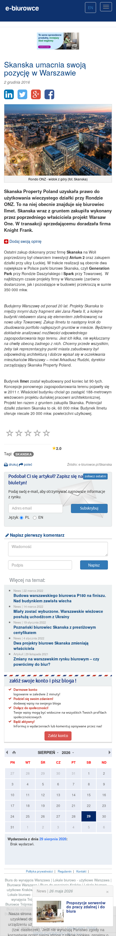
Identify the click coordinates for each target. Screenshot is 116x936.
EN (90, 7)
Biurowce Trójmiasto (21, 904)
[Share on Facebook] (49, 94)
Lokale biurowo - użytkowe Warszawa (82, 880)
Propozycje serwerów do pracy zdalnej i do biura (85, 907)
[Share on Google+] (36, 94)
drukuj (13, 464)
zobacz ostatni (95, 476)
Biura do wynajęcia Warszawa (28, 880)
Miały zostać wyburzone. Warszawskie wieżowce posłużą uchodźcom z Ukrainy (58, 613)
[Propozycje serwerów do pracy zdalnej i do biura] (51, 911)
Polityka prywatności (39, 871)
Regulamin (64, 871)
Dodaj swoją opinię (25, 241)
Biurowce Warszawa (22, 884)
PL (27, 517)
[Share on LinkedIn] (9, 94)
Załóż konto (58, 736)
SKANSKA (23, 454)
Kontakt (81, 871)
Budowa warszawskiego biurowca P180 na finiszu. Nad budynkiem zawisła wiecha (59, 598)
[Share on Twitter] (22, 94)
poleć (27, 464)
